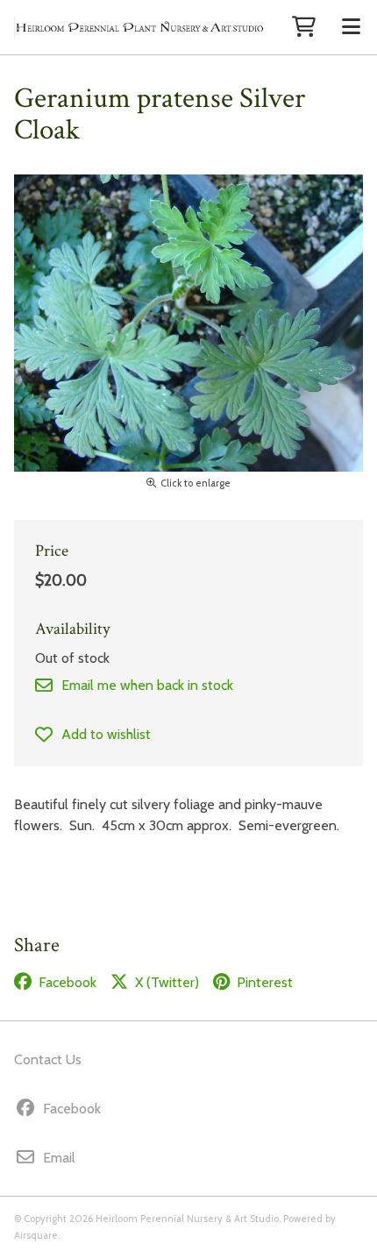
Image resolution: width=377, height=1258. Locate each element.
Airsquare (36, 1235)
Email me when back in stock (147, 685)
